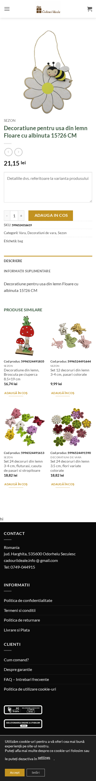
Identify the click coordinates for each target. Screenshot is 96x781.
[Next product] (8, 152)
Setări (36, 772)
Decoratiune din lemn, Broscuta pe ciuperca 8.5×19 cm (21, 374)
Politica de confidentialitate (28, 600)
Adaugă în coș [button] (15, 393)
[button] (7, 9)
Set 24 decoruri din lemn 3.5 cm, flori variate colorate (69, 465)
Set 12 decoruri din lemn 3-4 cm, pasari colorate (69, 372)
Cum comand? (16, 659)
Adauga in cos (51, 215)
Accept (14, 772)
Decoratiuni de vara (41, 233)
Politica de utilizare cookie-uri (30, 688)
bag (20, 241)
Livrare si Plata (17, 629)
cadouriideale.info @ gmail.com (31, 560)
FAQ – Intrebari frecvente (26, 679)
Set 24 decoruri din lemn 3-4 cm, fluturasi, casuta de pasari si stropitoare (23, 465)
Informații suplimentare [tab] (27, 271)
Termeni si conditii (20, 610)
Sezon (10, 120)
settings (44, 757)
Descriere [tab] (13, 261)
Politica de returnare (22, 619)
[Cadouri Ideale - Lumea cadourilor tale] (48, 10)
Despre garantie (18, 669)
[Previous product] (18, 152)
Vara (22, 233)
